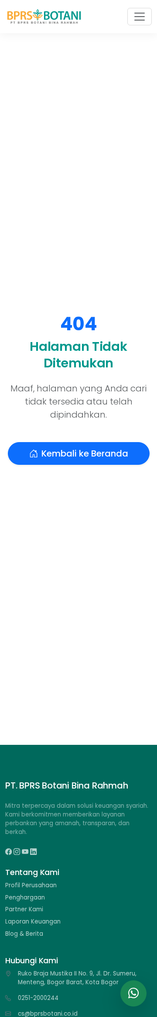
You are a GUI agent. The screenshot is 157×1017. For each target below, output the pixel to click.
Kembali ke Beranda (84, 453)
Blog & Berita (24, 934)
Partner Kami (24, 909)
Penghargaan (25, 897)
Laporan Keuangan (33, 921)
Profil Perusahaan (31, 885)
